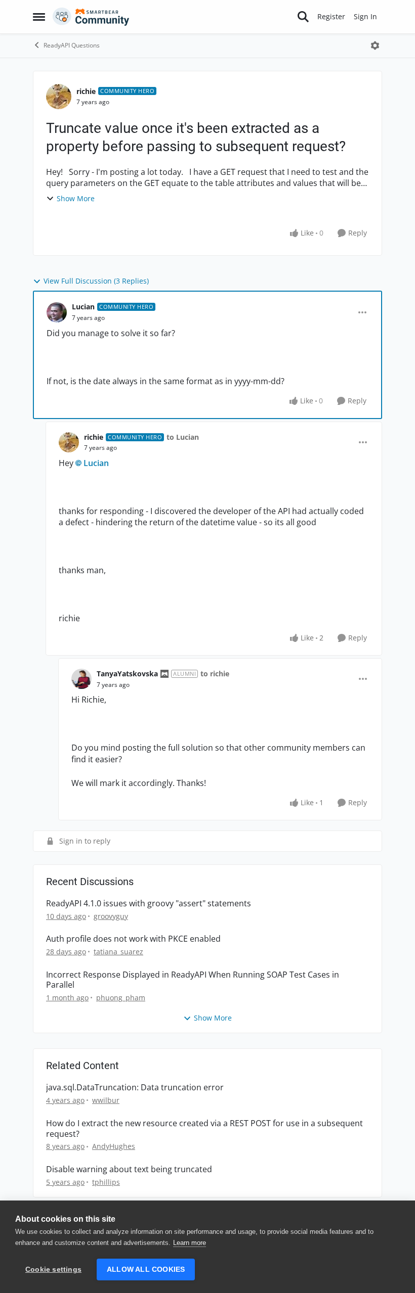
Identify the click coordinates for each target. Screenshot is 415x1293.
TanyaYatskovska (127, 673)
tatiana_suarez (118, 951)
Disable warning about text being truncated (129, 1169)
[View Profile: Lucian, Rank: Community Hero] (57, 312)
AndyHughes (113, 1146)
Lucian (83, 306)
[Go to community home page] (91, 17)
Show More (76, 198)
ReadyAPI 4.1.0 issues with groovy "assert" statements (148, 903)
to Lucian (183, 437)
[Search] (303, 17)
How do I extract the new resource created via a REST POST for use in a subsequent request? (204, 1128)
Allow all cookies (146, 1269)
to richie (214, 673)
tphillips (106, 1182)
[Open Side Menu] (39, 16)
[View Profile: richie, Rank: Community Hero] (58, 96)
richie (86, 91)
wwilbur (105, 1100)
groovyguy (111, 916)
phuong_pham (120, 997)
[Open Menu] (375, 45)
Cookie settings (53, 1269)
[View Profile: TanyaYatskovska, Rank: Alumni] (81, 679)
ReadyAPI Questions (72, 45)
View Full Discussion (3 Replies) (96, 281)
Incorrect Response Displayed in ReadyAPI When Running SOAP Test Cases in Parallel (192, 980)
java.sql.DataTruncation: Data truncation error (135, 1087)
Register (331, 16)
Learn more (189, 1242)
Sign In (365, 16)
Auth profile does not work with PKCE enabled (133, 939)
